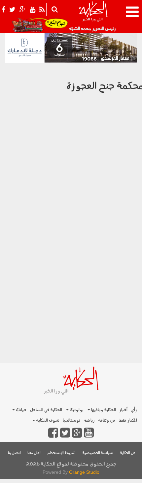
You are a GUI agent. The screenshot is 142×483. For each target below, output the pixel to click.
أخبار (123, 410)
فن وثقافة (106, 420)
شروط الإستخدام (61, 453)
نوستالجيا (71, 420)
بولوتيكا (76, 410)
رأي (134, 410)
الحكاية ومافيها (103, 410)
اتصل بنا (14, 453)
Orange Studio (84, 472)
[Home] (93, 16)
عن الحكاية (127, 453)
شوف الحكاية (47, 420)
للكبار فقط (128, 420)
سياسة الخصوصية (97, 453)
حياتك (20, 410)
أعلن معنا (34, 453)
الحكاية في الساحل (46, 410)
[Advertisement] (71, 289)
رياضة (89, 420)
